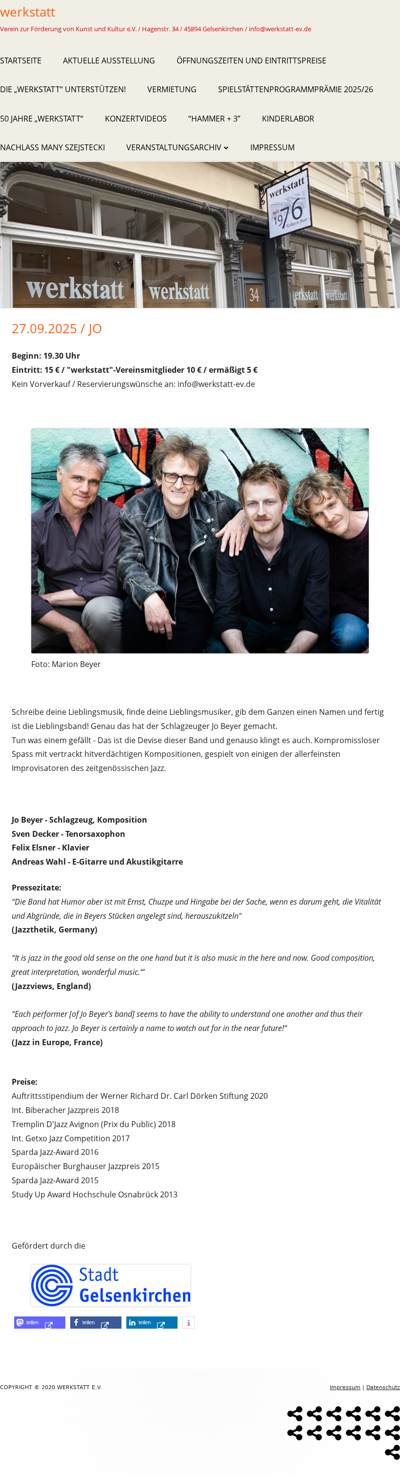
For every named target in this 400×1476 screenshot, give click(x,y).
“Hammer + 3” (214, 118)
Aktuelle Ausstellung (109, 60)
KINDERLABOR (288, 118)
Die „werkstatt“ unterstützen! (63, 89)
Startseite (20, 60)
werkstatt (27, 11)
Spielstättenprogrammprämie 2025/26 (295, 89)
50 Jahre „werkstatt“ (41, 118)
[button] (39, 1322)
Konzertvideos (136, 118)
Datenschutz (383, 1387)
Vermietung (172, 89)
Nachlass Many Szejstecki (52, 147)
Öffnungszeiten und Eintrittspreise (251, 60)
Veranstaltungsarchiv (173, 147)
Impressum (272, 147)
